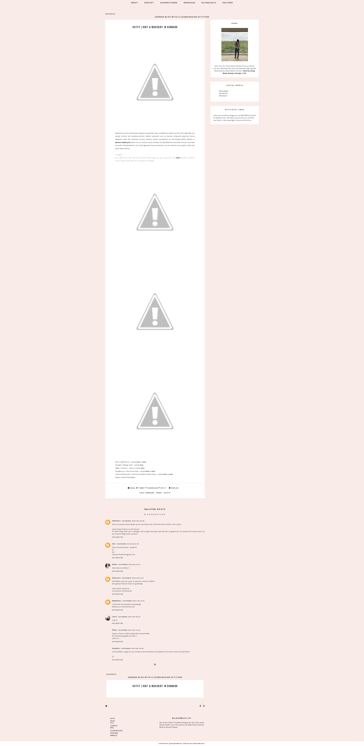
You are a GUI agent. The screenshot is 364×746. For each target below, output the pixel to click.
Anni (112, 723)
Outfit (167, 493)
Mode (159, 493)
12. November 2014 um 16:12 (132, 601)
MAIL (112, 728)
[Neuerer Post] (200, 706)
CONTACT (114, 726)
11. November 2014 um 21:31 (128, 564)
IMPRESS (113, 735)
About (112, 721)
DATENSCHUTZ (208, 3)
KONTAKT (149, 3)
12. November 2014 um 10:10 (131, 578)
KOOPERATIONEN (168, 3)
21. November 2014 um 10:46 (131, 648)
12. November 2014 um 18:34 (127, 617)
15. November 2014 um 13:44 (127, 630)
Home (112, 718)
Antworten (117, 537)
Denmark (150, 493)
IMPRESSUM (189, 3)
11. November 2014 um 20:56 (131, 521)
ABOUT (134, 3)
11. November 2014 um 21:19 (127, 544)
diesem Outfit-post (122, 142)
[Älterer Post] (204, 706)
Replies (175, 488)
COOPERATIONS (116, 731)
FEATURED (228, 3)
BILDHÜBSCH (110, 14)
